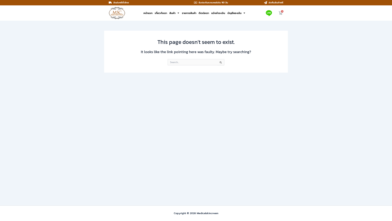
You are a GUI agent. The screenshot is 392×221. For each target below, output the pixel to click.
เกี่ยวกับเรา (161, 13)
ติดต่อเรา (204, 13)
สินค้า (172, 13)
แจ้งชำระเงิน (218, 13)
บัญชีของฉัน (234, 13)
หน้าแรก (148, 13)
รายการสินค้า (189, 13)
